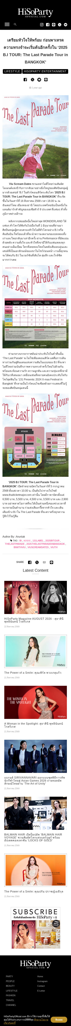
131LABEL (38, 540)
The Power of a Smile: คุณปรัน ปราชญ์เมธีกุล (33, 891)
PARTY (9, 976)
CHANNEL (11, 1005)
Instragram (42, 981)
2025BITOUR (52, 540)
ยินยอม (59, 1019)
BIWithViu (20, 547)
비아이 (27, 540)
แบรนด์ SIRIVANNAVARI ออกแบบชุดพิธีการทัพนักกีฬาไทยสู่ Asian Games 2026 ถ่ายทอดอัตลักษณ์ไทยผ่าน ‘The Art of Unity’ (34, 780)
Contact (41, 986)
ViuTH (54, 547)
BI (20, 540)
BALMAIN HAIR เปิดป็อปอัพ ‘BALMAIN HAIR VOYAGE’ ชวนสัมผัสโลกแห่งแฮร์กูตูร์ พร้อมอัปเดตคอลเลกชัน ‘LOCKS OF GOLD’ (33, 837)
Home (40, 976)
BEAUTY (10, 986)
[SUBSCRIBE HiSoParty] (35, 927)
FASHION (10, 995)
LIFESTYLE (12, 991)
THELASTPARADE (14, 544)
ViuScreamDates (38, 547)
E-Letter (41, 991)
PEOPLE (10, 981)
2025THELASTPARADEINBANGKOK (45, 544)
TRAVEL (10, 1000)
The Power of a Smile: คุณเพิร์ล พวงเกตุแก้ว (32, 672)
